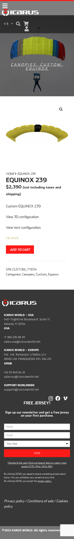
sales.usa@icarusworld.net (22, 341)
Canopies (23, 64)
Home (10, 173)
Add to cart (20, 249)
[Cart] (26, 23)
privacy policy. (44, 481)
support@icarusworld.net (21, 389)
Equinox (37, 68)
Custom (50, 64)
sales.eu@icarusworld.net (21, 376)
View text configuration (23, 227)
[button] (18, 24)
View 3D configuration (22, 217)
